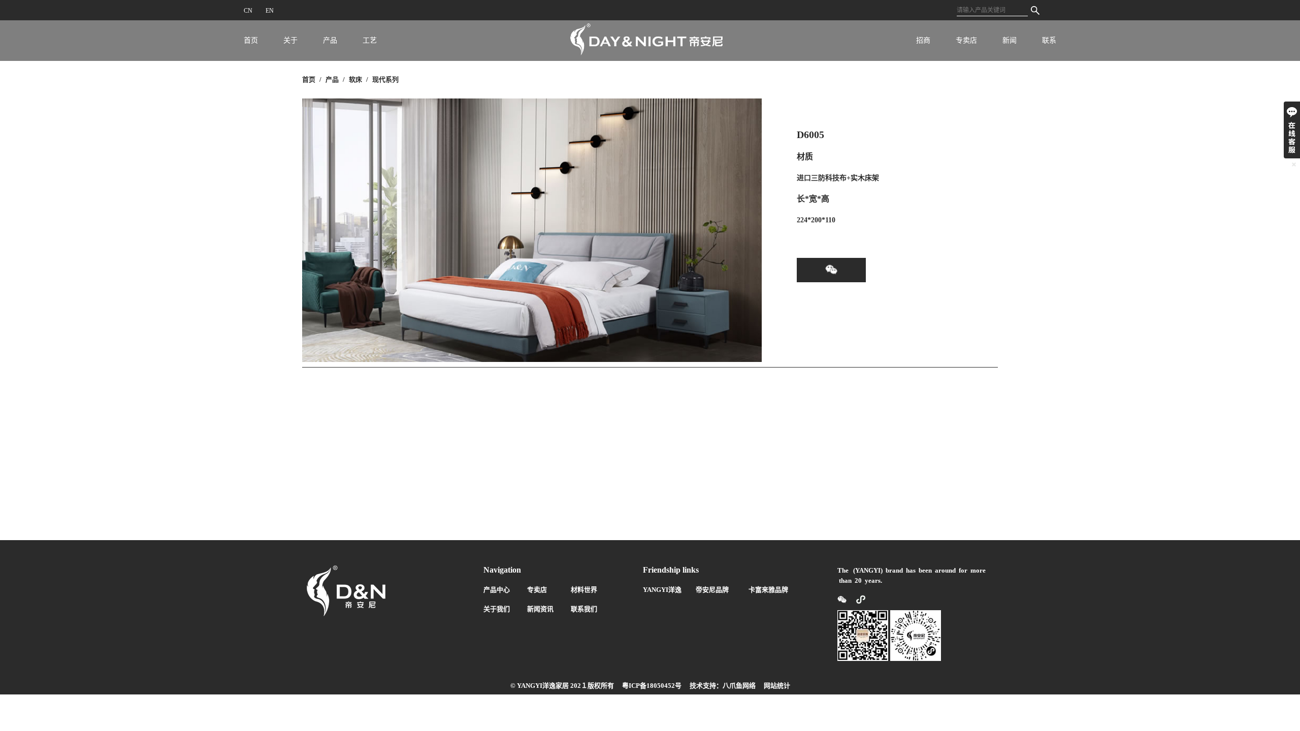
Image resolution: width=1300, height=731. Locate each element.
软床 (355, 79)
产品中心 (496, 589)
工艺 (370, 40)
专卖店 (966, 40)
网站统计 (777, 685)
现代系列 (385, 79)
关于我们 (496, 609)
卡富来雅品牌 (768, 589)
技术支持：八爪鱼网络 (723, 685)
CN (248, 10)
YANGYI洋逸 (662, 589)
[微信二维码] (843, 598)
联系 (1049, 40)
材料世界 (584, 589)
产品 (330, 40)
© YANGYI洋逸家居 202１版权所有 (562, 685)
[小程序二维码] (857, 598)
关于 (290, 40)
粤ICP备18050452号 (651, 685)
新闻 (1009, 40)
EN (270, 10)
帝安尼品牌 (712, 589)
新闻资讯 (540, 609)
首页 (251, 40)
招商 (923, 40)
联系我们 (584, 609)
